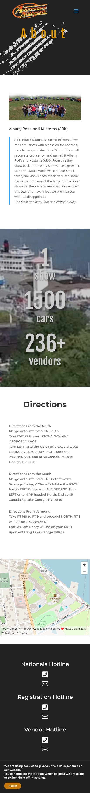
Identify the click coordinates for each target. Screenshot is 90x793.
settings (39, 778)
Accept (13, 786)
